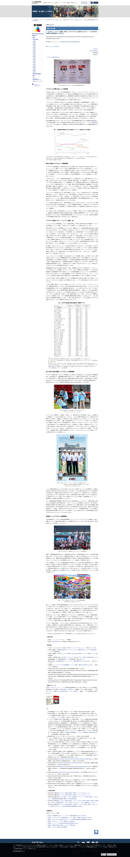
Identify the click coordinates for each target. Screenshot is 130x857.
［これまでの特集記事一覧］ (53, 57)
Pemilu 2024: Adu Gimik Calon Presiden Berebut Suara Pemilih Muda (75, 759)
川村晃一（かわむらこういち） (53, 687)
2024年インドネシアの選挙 (58, 717)
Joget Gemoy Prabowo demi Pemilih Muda (68, 772)
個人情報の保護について (19, 851)
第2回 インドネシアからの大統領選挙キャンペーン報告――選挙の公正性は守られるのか (70, 817)
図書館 (68, 2)
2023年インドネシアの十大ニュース (76, 647)
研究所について (74, 2)
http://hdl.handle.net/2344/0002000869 (69, 41)
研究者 (64, 2)
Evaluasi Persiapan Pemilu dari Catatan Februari (70, 762)
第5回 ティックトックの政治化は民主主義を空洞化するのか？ (63, 823)
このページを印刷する (53, 46)
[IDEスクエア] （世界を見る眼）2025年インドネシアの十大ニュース (73, 793)
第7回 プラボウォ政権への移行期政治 (57, 827)
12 (90, 492)
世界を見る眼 (47, 19)
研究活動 (45, 2)
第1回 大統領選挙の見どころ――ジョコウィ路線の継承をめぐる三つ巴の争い (67, 815)
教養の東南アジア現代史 (66, 689)
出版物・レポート (58, 2)
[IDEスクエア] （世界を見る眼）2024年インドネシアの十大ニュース (73, 794)
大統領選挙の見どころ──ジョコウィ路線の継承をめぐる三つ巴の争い (73, 661)
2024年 (52, 19)
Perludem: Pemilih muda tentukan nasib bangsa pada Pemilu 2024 (74, 766)
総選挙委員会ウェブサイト (56, 367)
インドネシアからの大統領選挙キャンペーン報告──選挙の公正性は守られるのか (73, 664)
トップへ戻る (96, 832)
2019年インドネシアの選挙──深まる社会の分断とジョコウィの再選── (74, 653)
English (95, 2)
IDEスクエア (50, 2)
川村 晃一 (96, 49)
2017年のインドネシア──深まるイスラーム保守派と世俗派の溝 (77, 657)
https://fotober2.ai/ (56, 641)
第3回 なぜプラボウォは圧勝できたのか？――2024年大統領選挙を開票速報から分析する (70, 819)
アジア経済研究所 (35, 19)
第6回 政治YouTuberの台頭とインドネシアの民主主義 (61, 825)
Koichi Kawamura (94, 50)
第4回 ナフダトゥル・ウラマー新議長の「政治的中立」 (62, 821)
